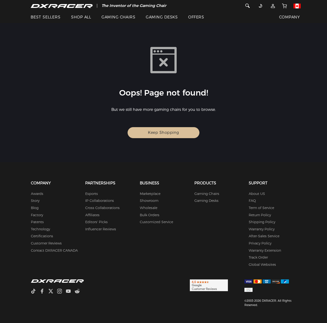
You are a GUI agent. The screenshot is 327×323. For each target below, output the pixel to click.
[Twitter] (52, 292)
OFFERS (196, 17)
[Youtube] (70, 292)
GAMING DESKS (162, 17)
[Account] (273, 5)
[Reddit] (79, 292)
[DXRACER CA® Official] (62, 5)
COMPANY (289, 17)
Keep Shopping (163, 132)
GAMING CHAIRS (118, 17)
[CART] (284, 5)
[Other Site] (297, 5)
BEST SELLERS (46, 17)
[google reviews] (209, 285)
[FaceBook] (43, 292)
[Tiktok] (35, 292)
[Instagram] (61, 292)
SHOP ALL (81, 17)
